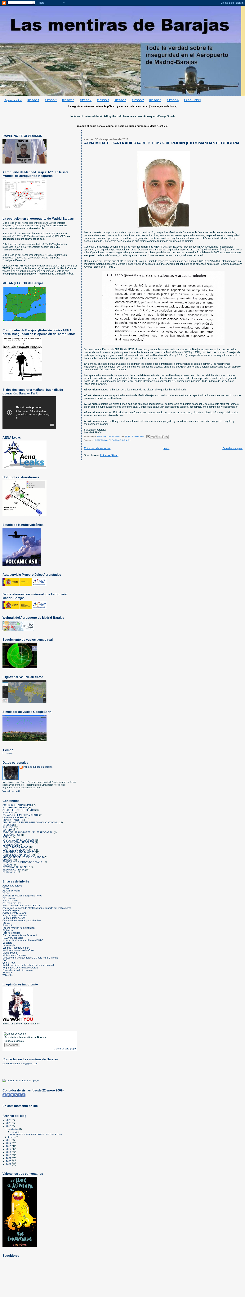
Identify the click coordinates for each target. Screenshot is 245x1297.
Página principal (13, 100)
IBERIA (6, 837)
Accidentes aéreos (12, 885)
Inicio (166, 448)
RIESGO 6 (120, 100)
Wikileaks (7, 975)
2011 (9, 1152)
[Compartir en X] (159, 437)
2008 (9, 1161)
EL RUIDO (7, 827)
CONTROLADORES (13, 820)
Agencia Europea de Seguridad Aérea (22, 895)
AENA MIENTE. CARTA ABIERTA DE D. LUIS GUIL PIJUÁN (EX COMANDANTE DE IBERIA (161, 143)
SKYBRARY (8, 872)
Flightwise (7, 930)
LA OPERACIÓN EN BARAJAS (107, 440)
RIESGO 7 (138, 100)
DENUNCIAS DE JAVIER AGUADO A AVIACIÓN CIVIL (30, 822)
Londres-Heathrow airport (15, 947)
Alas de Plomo (10, 900)
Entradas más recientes (97, 448)
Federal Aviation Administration (18, 928)
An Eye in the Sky (11, 903)
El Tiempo (7, 753)
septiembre (13, 1129)
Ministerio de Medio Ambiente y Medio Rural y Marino (30, 957)
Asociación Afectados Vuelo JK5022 (21, 905)
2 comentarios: (138, 436)
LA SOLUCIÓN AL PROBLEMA (18, 842)
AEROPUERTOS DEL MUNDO (18, 810)
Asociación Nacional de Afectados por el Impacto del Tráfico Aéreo (36, 908)
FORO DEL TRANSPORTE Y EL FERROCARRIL (27, 832)
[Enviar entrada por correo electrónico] (147, 436)
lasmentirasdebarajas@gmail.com (20, 1063)
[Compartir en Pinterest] (167, 437)
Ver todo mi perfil (11, 791)
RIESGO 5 (103, 100)
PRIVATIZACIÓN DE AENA (16, 867)
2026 (9, 1120)
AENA (5, 888)
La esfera (7, 943)
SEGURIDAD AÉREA (13, 869)
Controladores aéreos (13, 918)
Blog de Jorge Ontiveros (15, 915)
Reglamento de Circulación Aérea (20, 967)
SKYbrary (7, 972)
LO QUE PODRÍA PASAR (15, 847)
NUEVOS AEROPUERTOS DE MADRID (23, 857)
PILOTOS (7, 864)
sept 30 (14, 1132)
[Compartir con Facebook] (163, 437)
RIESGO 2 (51, 100)
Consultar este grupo (65, 1048)
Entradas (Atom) (109, 455)
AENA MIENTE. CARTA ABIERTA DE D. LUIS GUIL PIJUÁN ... (37, 1134)
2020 (9, 1123)
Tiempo (7, 750)
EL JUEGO (8, 825)
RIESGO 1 (33, 100)
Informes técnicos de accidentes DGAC (22, 940)
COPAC (6, 923)
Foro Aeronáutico (11, 933)
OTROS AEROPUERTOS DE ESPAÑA (22, 862)
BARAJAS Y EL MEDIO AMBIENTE (20, 815)
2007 (9, 1164)
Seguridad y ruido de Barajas (17, 970)
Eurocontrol (8, 925)
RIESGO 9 (173, 100)
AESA (5, 893)
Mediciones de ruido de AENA (18, 950)
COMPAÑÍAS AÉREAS (14, 817)
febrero (12, 1137)
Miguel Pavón (9, 952)
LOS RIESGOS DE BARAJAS (17, 849)
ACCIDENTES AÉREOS (14, 807)
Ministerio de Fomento (14, 955)
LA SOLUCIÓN (192, 100)
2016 (9, 1126)
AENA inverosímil (11, 890)
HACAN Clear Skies (12, 938)
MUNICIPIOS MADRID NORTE (18, 852)
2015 (9, 1140)
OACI (5, 960)
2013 (9, 1146)
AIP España (8, 898)
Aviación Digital (10, 910)
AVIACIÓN (7, 812)
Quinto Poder (9, 962)
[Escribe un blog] (156, 437)
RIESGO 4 (85, 100)
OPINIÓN (126, 440)
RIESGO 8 (155, 100)
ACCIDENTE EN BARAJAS (16, 805)
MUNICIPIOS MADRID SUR (16, 854)
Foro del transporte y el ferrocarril (19, 935)
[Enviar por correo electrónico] (152, 437)
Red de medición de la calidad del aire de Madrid (28, 965)
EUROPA (7, 830)
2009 (9, 1158)
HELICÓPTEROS (11, 835)
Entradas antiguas (232, 448)
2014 (9, 1143)
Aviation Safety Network (14, 913)
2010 (9, 1155)
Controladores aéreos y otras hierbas (21, 920)
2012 (9, 1149)
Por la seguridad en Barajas (37, 767)
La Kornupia (8, 945)
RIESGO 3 (68, 100)
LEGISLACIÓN (10, 845)
